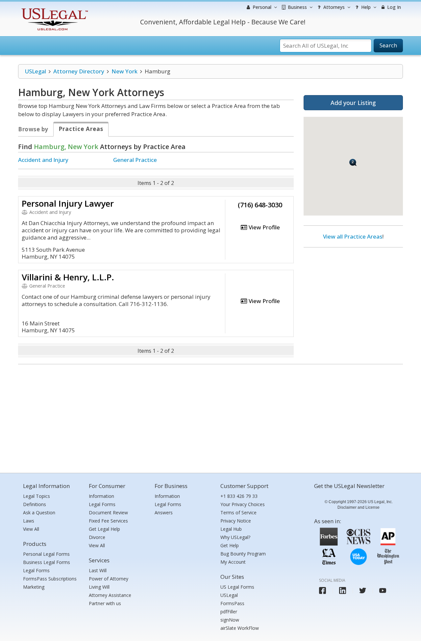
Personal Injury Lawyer (68, 203)
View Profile (263, 227)
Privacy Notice (235, 521)
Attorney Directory (78, 71)
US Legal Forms (237, 587)
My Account (233, 562)
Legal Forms (36, 570)
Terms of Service (238, 512)
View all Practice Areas (352, 236)
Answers (164, 512)
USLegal (35, 71)
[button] (353, 162)
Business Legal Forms (46, 562)
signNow (229, 620)
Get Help (229, 545)
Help (365, 7)
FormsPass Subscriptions (50, 579)
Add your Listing (353, 103)
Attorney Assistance (110, 595)
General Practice (135, 160)
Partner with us (105, 603)
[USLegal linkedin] (342, 590)
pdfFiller (228, 611)
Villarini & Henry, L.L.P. (68, 277)
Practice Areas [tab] (81, 129)
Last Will (98, 570)
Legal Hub (231, 529)
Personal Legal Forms (46, 554)
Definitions (34, 504)
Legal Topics (36, 496)
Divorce (97, 537)
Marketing (33, 587)
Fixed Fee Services (108, 521)
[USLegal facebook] (322, 590)
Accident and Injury (43, 160)
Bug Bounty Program (243, 554)
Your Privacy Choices (242, 504)
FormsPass (232, 603)
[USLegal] (53, 9)
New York (124, 71)
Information (101, 496)
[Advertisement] (353, 295)
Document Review (108, 512)
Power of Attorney (108, 579)
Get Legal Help (104, 529)
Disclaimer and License (358, 507)
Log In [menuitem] (393, 7)
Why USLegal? (235, 537)
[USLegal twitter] (362, 590)
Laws (28, 521)
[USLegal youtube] (382, 590)
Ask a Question (39, 512)
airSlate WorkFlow (239, 628)
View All (31, 529)
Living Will (99, 587)
